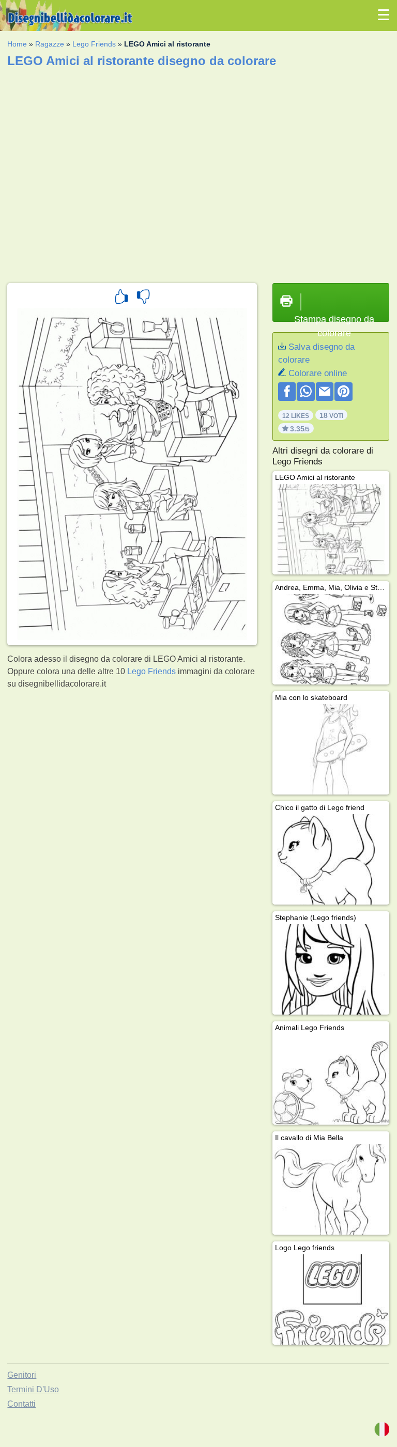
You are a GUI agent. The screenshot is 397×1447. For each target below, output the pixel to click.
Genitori (21, 1375)
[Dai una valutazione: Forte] (121, 298)
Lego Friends (94, 44)
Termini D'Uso (33, 1389)
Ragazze (49, 44)
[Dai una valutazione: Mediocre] (143, 298)
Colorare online (317, 373)
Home (17, 44)
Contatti (21, 1403)
